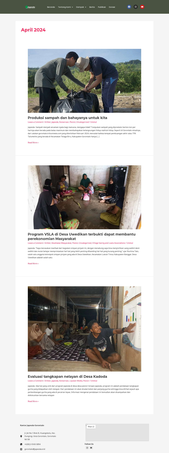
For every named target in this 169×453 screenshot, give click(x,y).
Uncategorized (82, 122)
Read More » (33, 142)
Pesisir (72, 122)
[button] (65, 7)
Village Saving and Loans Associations (108, 243)
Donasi (112, 7)
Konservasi (64, 122)
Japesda (55, 122)
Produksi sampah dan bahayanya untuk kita (67, 118)
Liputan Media (76, 380)
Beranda (51, 7)
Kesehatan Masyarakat (61, 243)
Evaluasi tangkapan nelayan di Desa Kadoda (67, 376)
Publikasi (102, 7)
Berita (92, 7)
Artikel (48, 122)
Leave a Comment (35, 122)
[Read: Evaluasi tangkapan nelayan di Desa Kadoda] (84, 329)
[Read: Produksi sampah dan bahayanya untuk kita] (84, 80)
